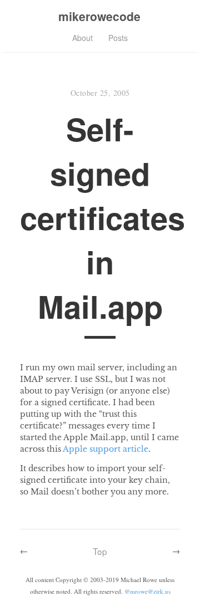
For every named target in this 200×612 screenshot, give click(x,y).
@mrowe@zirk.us (147, 591)
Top (100, 551)
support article (118, 449)
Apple (75, 449)
